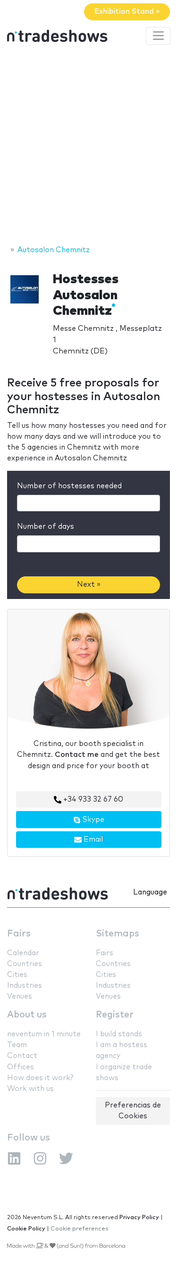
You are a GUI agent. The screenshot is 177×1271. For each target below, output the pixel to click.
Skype (92, 819)
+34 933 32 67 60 (92, 799)
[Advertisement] (88, 146)
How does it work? (40, 1078)
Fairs (19, 933)
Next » (89, 584)
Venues (19, 996)
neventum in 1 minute (44, 1034)
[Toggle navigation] (158, 36)
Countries (24, 964)
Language (150, 892)
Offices (20, 1067)
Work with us (30, 1088)
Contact (22, 1055)
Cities (17, 974)
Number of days (45, 526)
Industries (24, 985)
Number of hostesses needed (69, 486)
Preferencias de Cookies (133, 1111)
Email (92, 839)
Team (17, 1045)
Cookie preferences (80, 1229)
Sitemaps (117, 933)
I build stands (119, 1034)
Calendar (23, 953)
